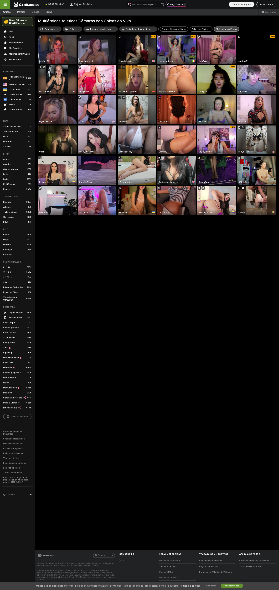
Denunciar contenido (13, 444)
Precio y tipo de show (101, 29)
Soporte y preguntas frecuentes (12, 433)
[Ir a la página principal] (26, 4)
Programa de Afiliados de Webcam (215, 572)
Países (73, 29)
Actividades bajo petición (138, 29)
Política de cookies (190, 586)
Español (101, 555)
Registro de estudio (12, 468)
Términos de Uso (11, 458)
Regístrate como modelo (14, 463)
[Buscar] (162, 4)
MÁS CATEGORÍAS (19, 416)
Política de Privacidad (13, 453)
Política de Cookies (168, 578)
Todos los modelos (12, 473)
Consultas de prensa (13, 448)
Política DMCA (166, 572)
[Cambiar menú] (5, 4)
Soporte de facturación (14, 439)
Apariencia (50, 29)
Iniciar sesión (266, 4)
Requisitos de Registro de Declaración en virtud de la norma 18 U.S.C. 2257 (15, 479)
